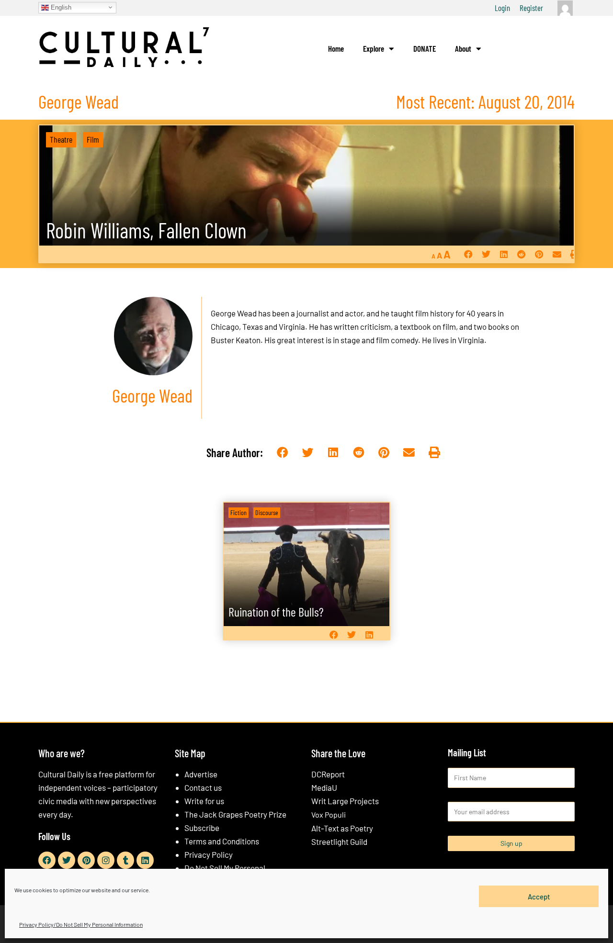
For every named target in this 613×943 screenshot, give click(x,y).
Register (531, 7)
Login (502, 7)
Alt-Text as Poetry (342, 828)
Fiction (238, 512)
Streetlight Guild (339, 841)
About (463, 48)
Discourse (266, 512)
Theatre (61, 139)
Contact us (203, 787)
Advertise (200, 774)
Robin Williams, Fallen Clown (146, 230)
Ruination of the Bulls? (276, 611)
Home (336, 48)
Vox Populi (328, 814)
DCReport (328, 774)
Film (93, 139)
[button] (468, 254)
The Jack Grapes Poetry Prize (235, 814)
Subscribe (201, 827)
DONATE (424, 48)
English (60, 7)
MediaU (324, 787)
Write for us (204, 801)
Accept (539, 896)
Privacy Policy (208, 854)
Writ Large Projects (345, 801)
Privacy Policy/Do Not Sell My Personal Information (81, 924)
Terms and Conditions (221, 841)
